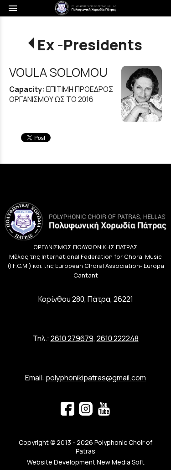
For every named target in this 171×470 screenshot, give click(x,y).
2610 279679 (72, 338)
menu (12, 8)
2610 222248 (118, 338)
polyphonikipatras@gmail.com (96, 378)
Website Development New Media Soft (86, 462)
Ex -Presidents (89, 45)
